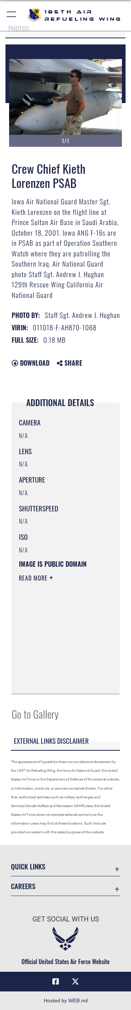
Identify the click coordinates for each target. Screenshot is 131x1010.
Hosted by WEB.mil (66, 1000)
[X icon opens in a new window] (75, 981)
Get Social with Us (65, 919)
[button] (12, 15)
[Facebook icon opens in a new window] (55, 981)
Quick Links (28, 866)
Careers (23, 886)
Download (33, 363)
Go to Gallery (35, 714)
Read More (34, 578)
